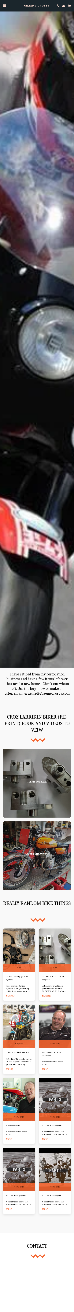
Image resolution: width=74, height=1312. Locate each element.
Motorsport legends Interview (51, 1054)
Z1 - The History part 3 (52, 1125)
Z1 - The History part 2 (16, 1195)
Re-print (19, 1043)
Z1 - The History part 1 (52, 1195)
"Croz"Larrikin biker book (18, 1052)
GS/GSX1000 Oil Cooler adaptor (53, 978)
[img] (19, 950)
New (19, 967)
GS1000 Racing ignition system (17, 978)
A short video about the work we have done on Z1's (54, 1133)
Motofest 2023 (13, 1125)
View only (55, 1043)
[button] (4, 5)
